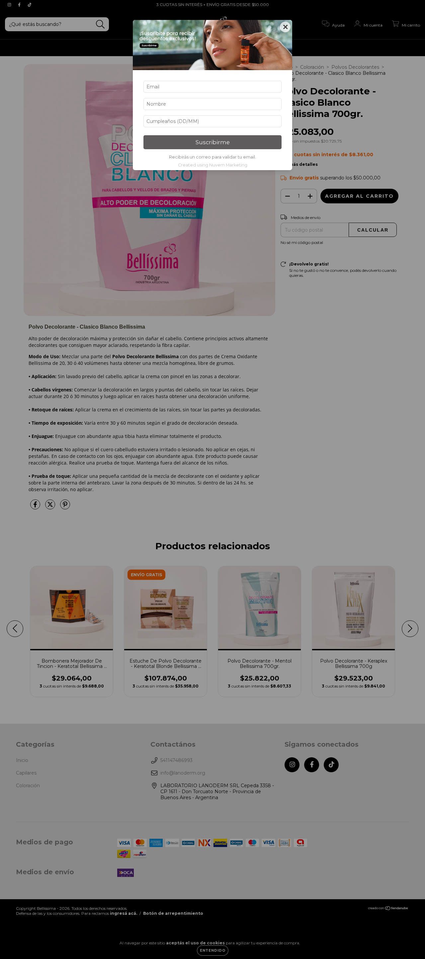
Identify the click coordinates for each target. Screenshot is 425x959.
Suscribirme (213, 142)
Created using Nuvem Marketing (212, 164)
